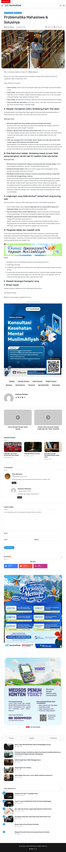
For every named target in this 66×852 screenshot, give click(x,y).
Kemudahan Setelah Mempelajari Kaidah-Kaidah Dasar (51, 455)
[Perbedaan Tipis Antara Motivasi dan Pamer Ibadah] (13, 447)
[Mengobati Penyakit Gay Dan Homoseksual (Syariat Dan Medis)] (8, 834)
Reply (14, 482)
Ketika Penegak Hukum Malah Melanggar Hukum (28, 760)
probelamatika (44, 385)
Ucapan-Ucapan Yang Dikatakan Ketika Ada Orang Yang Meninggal (33, 801)
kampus (9, 385)
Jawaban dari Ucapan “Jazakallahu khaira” (26, 793)
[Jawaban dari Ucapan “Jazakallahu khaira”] (8, 796)
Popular (31, 738)
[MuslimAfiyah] (13, 5)
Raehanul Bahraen (9, 27)
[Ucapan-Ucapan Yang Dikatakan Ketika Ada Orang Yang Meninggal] (8, 803)
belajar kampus (24, 381)
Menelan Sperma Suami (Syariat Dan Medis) (27, 824)
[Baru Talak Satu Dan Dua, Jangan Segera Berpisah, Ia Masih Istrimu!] (8, 811)
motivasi (32, 385)
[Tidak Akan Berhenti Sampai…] (33, 447)
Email (6, 539)
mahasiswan (20, 385)
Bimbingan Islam (9, 13)
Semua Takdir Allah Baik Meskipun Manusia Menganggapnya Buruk (33, 744)
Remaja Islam (18, 13)
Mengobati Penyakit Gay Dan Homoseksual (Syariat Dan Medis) (32, 832)
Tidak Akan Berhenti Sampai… (32, 453)
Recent (11, 738)
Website (36, 539)
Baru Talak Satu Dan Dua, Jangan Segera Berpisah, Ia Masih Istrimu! (33, 809)
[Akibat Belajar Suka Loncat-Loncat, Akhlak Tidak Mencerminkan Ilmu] (8, 778)
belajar (12, 381)
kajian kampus (51, 381)
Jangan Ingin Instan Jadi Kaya (23, 767)
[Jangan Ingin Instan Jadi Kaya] (8, 770)
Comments (53, 738)
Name (6, 533)
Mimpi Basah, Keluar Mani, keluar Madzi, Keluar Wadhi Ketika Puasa (33, 816)
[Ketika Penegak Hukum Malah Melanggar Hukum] (8, 762)
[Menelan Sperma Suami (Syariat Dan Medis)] (8, 827)
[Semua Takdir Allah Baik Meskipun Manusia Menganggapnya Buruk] (8, 747)
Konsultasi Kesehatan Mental (33, 302)
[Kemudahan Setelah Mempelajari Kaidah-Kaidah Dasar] (53, 447)
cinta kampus (38, 381)
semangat (56, 385)
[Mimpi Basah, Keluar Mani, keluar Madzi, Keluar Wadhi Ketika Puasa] (8, 819)
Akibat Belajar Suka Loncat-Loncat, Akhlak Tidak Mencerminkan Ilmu (33, 775)
